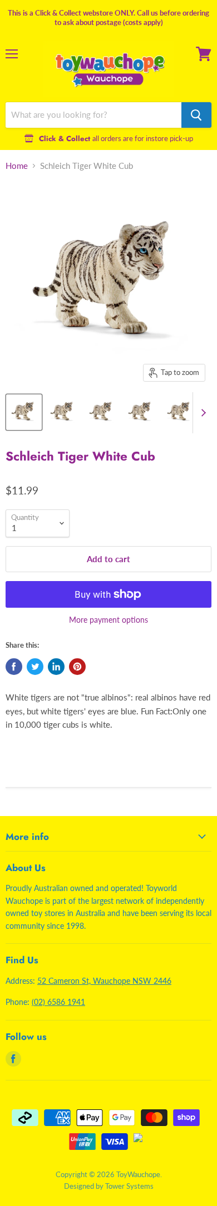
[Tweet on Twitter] (35, 666)
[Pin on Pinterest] (77, 666)
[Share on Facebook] (14, 666)
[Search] (196, 115)
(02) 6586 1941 (58, 1002)
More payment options (108, 619)
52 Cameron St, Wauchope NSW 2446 (104, 980)
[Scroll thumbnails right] (201, 412)
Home (17, 166)
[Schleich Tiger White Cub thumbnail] (24, 412)
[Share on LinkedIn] (56, 666)
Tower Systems (129, 1186)
